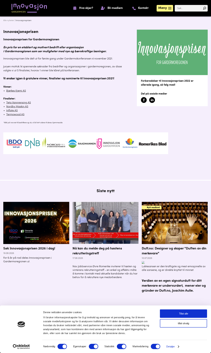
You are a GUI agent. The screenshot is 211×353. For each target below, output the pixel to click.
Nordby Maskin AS (17, 106)
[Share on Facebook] (144, 102)
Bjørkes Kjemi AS (16, 91)
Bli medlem (115, 8)
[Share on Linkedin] (152, 102)
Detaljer (170, 346)
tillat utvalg (183, 323)
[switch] (93, 346)
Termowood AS (15, 114)
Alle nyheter (8, 21)
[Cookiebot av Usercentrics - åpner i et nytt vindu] (21, 346)
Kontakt (143, 8)
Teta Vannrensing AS (18, 102)
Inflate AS (12, 110)
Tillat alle (183, 313)
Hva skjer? (86, 8)
